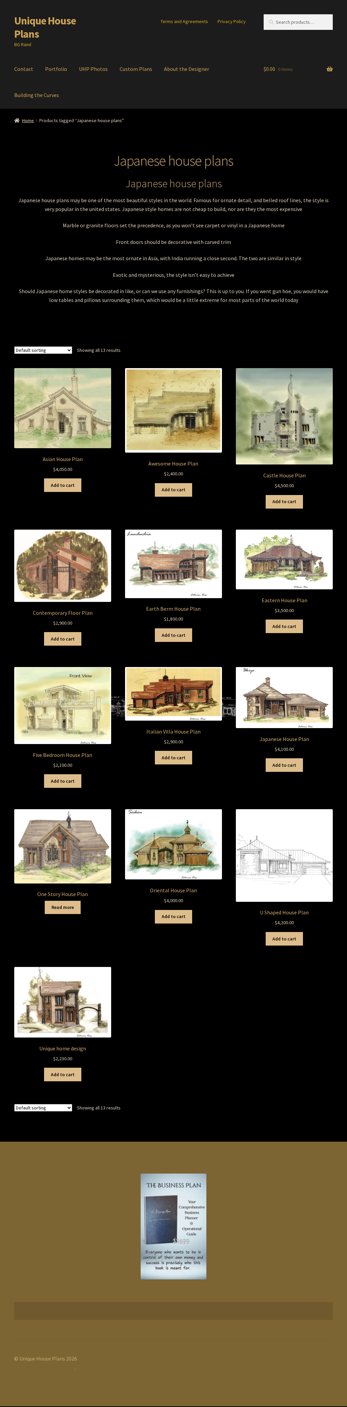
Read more (63, 907)
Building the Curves (36, 95)
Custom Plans (136, 68)
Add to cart (63, 485)
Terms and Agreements (184, 21)
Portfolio (56, 68)
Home (28, 120)
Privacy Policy (232, 21)
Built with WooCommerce (44, 1367)
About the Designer (186, 68)
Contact (23, 68)
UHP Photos (93, 68)
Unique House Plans (45, 27)
